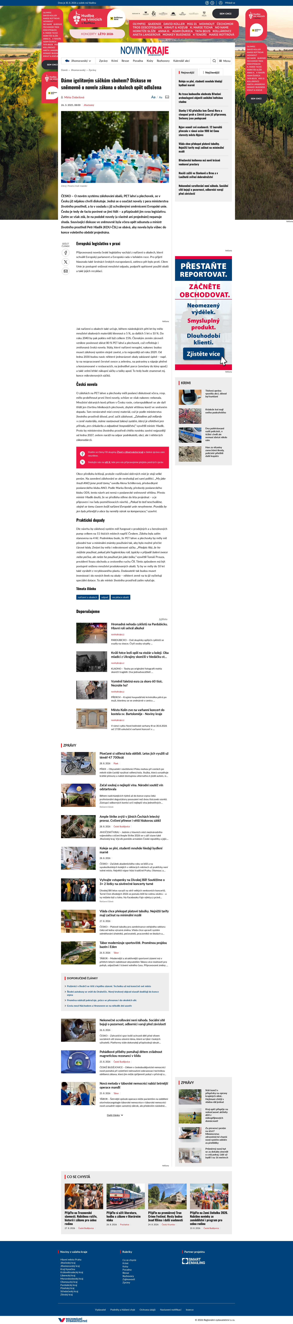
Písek (116, 763)
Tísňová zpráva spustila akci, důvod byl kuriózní (216, 393)
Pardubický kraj (68, 1285)
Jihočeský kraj (67, 1262)
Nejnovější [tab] (187, 72)
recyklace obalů (120, 597)
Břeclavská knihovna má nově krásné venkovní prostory (199, 162)
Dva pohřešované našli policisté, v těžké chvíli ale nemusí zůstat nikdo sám (216, 434)
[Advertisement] (122, 298)
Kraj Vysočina (67, 1269)
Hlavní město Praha (70, 1259)
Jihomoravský (79, 60)
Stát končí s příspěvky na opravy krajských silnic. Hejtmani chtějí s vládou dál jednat (216, 1096)
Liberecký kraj (67, 1275)
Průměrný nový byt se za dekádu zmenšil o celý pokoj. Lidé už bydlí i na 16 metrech (216, 1153)
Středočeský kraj (69, 1291)
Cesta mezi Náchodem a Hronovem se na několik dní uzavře (99, 1005)
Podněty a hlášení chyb (122, 1309)
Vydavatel (100, 1309)
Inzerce (190, 1309)
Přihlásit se (230, 3)
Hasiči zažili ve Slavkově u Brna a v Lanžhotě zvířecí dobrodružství (198, 175)
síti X (107, 462)
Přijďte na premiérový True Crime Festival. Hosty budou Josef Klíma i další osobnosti (165, 1216)
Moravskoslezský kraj (71, 1278)
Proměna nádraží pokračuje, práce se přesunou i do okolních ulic (102, 1000)
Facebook (207, 3)
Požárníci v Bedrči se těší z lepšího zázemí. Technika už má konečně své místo (109, 986)
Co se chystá (78, 1177)
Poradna (138, 60)
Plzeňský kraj (67, 1288)
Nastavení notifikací (170, 1309)
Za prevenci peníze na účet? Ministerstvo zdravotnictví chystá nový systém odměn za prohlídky (216, 1135)
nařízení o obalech (87, 597)
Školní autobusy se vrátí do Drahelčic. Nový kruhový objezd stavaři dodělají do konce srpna (113, 993)
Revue (125, 60)
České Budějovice (122, 827)
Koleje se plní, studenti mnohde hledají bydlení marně (200, 83)
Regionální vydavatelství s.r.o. (219, 1319)
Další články (113, 1115)
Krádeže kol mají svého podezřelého (215, 411)
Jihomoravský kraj (70, 1265)
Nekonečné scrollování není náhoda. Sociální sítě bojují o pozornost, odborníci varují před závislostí (203, 189)
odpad (104, 597)
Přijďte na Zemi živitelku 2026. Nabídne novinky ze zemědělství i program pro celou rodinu (209, 1218)
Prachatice (124, 1225)
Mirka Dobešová (74, 97)
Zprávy (103, 60)
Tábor (116, 953)
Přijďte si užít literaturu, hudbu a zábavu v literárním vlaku (124, 1216)
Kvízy (150, 60)
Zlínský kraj (66, 1294)
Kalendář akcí (181, 60)
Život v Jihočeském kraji (130, 452)
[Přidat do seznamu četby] (167, 97)
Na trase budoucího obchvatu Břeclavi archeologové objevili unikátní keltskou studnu (201, 97)
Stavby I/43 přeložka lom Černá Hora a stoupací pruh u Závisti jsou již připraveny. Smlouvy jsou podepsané (202, 114)
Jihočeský (89, 104)
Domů (64, 69)
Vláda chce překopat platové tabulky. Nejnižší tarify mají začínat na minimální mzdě (201, 147)
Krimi (114, 60)
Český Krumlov (168, 1225)
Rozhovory (163, 60)
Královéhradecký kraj (71, 1272)
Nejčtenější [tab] (212, 72)
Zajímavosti (129, 1279)
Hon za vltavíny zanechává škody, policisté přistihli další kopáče (214, 452)
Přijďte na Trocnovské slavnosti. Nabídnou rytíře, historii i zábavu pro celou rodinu (81, 1218)
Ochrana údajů (148, 1309)
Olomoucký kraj (68, 1281)
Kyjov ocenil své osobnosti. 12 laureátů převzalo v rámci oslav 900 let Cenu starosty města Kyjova (200, 131)
